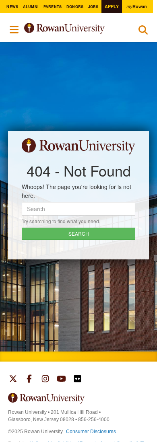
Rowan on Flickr (77, 380)
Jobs (93, 6)
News (12, 6)
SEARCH (78, 233)
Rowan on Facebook (29, 380)
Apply (112, 6)
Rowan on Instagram (45, 380)
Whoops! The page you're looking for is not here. (76, 191)
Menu (14, 29)
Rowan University (73, 28)
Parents (52, 6)
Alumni (31, 6)
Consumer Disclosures (91, 431)
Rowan (136, 6)
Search (143, 31)
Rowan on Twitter (13, 380)
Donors (75, 6)
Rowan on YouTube (61, 380)
